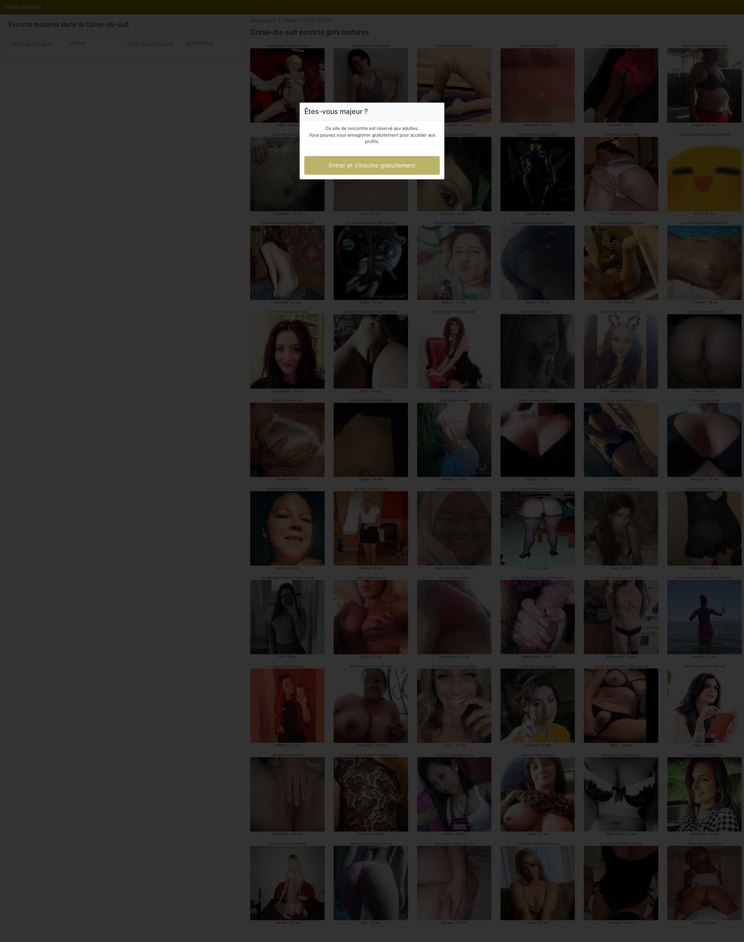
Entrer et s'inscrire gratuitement (372, 165)
